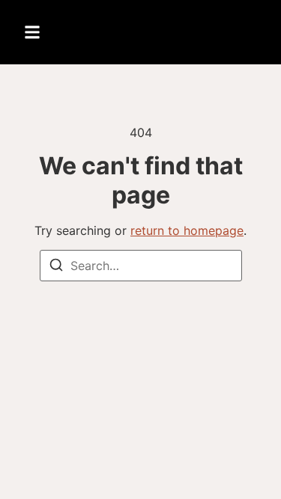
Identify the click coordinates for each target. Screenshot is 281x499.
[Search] (56, 267)
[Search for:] (141, 265)
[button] (32, 32)
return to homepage (187, 230)
